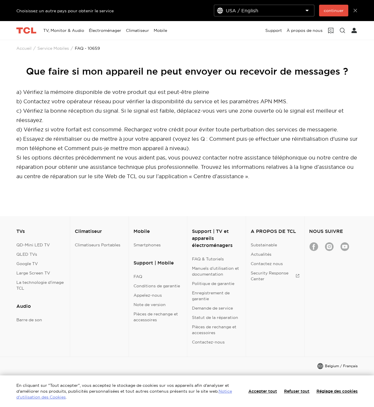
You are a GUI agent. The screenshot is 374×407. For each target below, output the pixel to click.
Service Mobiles (53, 48)
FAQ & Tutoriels (208, 259)
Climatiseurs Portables (97, 245)
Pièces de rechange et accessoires (156, 316)
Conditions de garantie (157, 285)
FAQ (138, 276)
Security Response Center (269, 275)
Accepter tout (262, 391)
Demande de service (212, 308)
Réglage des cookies (337, 391)
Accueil (24, 48)
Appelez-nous (148, 295)
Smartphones (147, 245)
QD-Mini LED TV (33, 245)
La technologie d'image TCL (40, 285)
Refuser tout (296, 391)
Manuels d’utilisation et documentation (215, 271)
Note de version (150, 304)
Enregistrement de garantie (211, 295)
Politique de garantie (213, 283)
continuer (334, 10)
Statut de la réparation (215, 317)
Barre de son (29, 319)
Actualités (261, 254)
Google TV (27, 263)
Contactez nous (267, 263)
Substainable (264, 245)
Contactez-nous (208, 342)
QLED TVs (26, 254)
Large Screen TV (33, 273)
